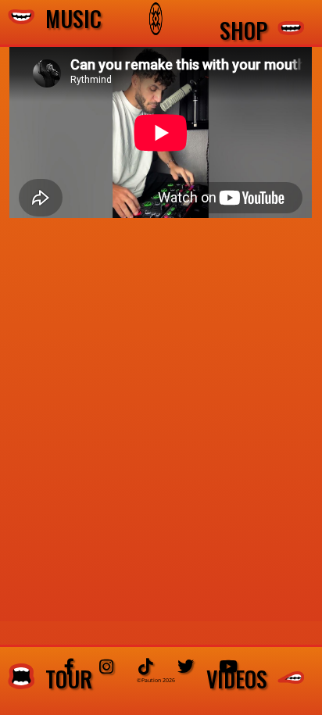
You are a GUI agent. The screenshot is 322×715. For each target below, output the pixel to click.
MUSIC (68, 19)
